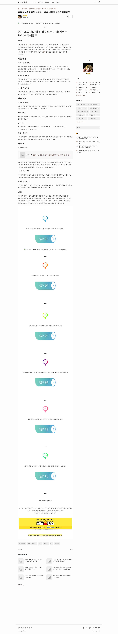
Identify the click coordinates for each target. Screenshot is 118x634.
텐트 (51, 543)
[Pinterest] (96, 628)
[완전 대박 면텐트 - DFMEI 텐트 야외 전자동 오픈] (49, 580)
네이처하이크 (22, 543)
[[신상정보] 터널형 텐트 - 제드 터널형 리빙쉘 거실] (21, 580)
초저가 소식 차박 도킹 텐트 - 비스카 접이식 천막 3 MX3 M (34, 568)
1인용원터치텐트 (81, 87)
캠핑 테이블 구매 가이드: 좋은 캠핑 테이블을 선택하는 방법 (33, 560)
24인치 (79, 92)
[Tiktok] (90, 628)
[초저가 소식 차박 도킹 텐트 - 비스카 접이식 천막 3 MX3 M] (21, 572)
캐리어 (57, 2)
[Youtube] (99, 628)
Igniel (98, 631)
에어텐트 (28, 45)
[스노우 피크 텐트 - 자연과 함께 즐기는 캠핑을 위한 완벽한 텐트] (49, 564)
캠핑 (44, 52)
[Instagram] (93, 628)
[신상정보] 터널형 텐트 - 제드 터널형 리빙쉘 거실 (34, 576)
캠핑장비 (47, 2)
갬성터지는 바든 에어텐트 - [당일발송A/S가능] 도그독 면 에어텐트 (52, 155)
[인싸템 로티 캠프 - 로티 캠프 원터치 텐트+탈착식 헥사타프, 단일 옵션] (49, 572)
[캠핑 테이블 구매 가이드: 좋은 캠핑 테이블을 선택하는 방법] (21, 564)
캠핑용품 (40, 2)
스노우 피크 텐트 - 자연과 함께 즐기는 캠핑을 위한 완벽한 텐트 (62, 560)
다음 (70, 549)
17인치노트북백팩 (94, 82)
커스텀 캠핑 (22, 2)
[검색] (99, 2)
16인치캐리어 (81, 82)
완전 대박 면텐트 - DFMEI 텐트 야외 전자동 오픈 (62, 576)
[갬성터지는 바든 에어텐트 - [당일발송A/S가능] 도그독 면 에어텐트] (22, 157)
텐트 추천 (57, 543)
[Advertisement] (88, 32)
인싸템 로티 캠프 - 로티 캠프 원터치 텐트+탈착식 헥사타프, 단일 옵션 (62, 568)
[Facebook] (83, 628)
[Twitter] (86, 628)
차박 (53, 2)
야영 (29, 543)
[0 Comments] (67, 16)
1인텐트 (80, 90)
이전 (21, 549)
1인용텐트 (93, 87)
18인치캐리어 (81, 85)
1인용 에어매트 (94, 85)
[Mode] (95, 2)
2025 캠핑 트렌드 (94, 90)
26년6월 (93, 92)
